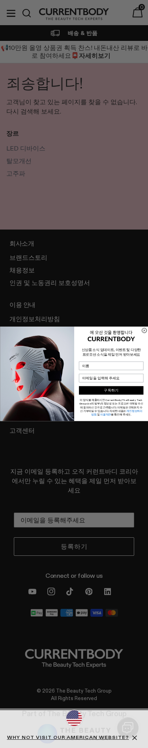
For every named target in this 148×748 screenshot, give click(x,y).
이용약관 (105, 415)
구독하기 (111, 390)
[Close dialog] (144, 330)
